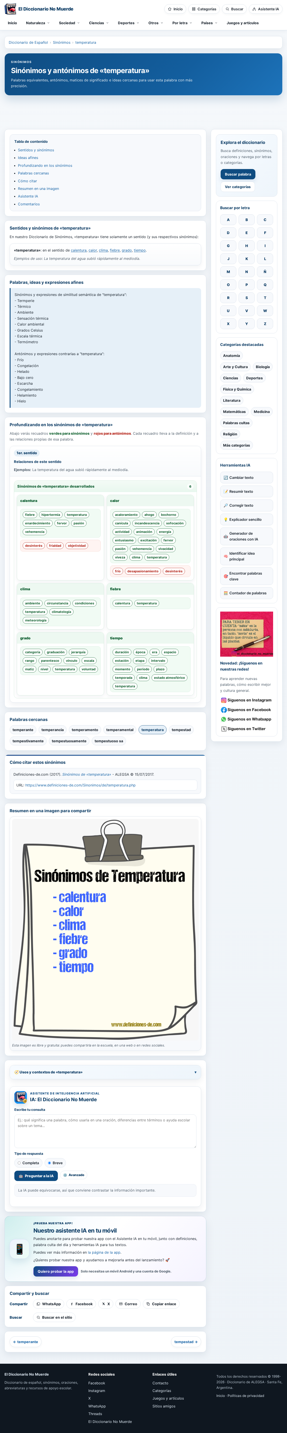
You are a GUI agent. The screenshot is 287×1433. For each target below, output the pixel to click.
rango (29, 660)
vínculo (71, 660)
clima (103, 250)
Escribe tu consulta (29, 1110)
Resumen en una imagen (38, 188)
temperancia (52, 729)
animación (144, 532)
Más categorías (236, 445)
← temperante (25, 1342)
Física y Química (237, 389)
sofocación (175, 523)
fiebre (115, 250)
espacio (170, 652)
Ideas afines (28, 157)
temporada (123, 678)
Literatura (231, 400)
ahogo (149, 515)
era (154, 652)
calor (93, 250)
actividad (122, 532)
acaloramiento (126, 515)
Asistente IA (28, 196)
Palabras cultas (236, 423)
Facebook (96, 1383)
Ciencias (230, 378)
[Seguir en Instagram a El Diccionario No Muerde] (246, 634)
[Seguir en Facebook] (246, 710)
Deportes (254, 378)
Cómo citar (27, 181)
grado (127, 250)
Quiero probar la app (56, 1271)
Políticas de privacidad (246, 1396)
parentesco (50, 660)
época (140, 652)
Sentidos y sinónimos (36, 150)
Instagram (96, 1390)
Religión (230, 434)
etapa (139, 660)
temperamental (119, 729)
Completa (30, 1163)
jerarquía (78, 652)
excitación (148, 540)
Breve (58, 1163)
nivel (44, 669)
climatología (61, 612)
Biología (263, 367)
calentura (79, 250)
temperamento (85, 729)
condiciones (84, 603)
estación (122, 660)
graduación (56, 652)
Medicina (262, 411)
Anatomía (231, 355)
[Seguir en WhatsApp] (246, 719)
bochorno (168, 515)
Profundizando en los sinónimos (45, 165)
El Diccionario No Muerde (110, 1421)
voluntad (89, 669)
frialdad (55, 545)
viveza (120, 557)
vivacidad (165, 549)
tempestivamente (28, 741)
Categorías (161, 1390)
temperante (23, 729)
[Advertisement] (143, 110)
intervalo (158, 660)
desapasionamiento (143, 571)
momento (122, 669)
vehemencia (34, 532)
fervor (62, 523)
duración (122, 652)
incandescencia (147, 523)
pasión (79, 523)
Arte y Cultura (235, 367)
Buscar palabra (238, 174)
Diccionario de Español (28, 42)
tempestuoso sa (109, 741)
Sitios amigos (163, 1406)
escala (89, 660)
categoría (32, 652)
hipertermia (50, 515)
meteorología (35, 620)
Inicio (12, 23)
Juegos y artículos (243, 23)
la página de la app (104, 1252)
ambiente (32, 603)
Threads (95, 1413)
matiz (29, 669)
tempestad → (186, 1342)
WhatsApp (97, 1406)
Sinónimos (61, 42)
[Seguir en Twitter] (246, 729)
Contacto (160, 1383)
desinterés (33, 545)
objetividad (77, 545)
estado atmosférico (169, 678)
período (143, 669)
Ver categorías (238, 187)
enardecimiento (37, 523)
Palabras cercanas (33, 173)
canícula (121, 523)
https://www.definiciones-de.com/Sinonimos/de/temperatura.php (80, 785)
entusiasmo (124, 540)
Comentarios (29, 204)
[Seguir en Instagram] (246, 700)
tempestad (181, 729)
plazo (160, 669)
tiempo (140, 250)
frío (118, 571)
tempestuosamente (69, 741)
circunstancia (57, 603)
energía (165, 532)
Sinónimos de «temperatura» (86, 774)
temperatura (85, 42)
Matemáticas (234, 411)
